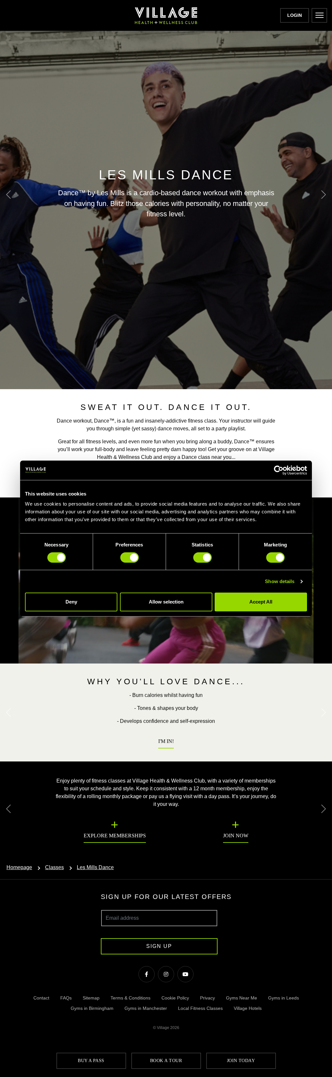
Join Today (241, 1060)
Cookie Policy (175, 997)
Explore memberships (115, 835)
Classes (54, 867)
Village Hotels (248, 1008)
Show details (279, 581)
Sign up (159, 946)
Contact (41, 997)
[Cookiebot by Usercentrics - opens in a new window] (278, 470)
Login (294, 15)
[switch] (129, 557)
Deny (71, 601)
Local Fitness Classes (200, 1008)
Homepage (19, 867)
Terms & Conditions (130, 997)
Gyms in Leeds (283, 997)
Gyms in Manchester (145, 1008)
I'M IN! (166, 741)
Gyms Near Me (241, 997)
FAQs (66, 997)
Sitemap (91, 997)
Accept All (260, 601)
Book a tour (166, 1060)
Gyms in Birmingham (92, 1008)
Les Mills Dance (95, 867)
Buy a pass (91, 1060)
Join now (235, 835)
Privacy (207, 997)
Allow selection (166, 601)
